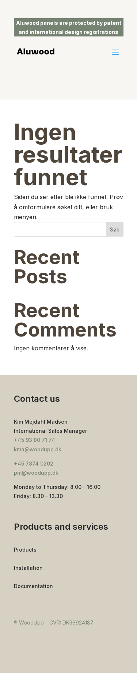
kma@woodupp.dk (37, 449)
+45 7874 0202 (33, 463)
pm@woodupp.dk (36, 473)
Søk (114, 229)
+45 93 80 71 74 (34, 440)
